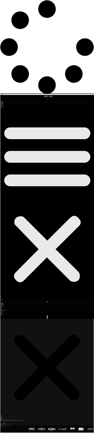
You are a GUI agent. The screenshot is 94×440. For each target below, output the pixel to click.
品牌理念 (2, 101)
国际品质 (2, 103)
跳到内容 (1, 94)
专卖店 (1, 417)
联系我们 (1, 416)
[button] (47, 321)
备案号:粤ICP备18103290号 (3, 427)
